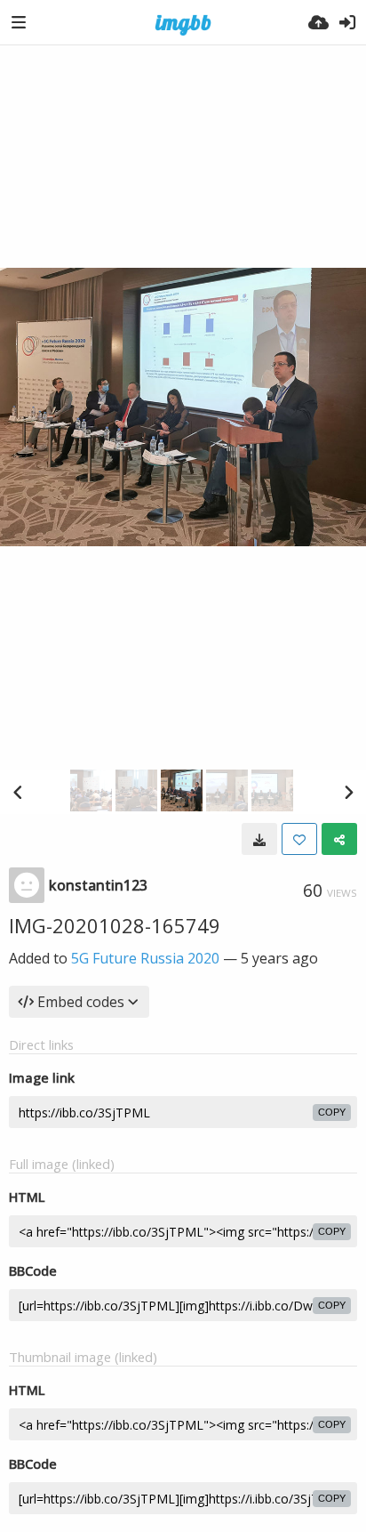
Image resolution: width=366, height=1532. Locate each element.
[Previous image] (18, 792)
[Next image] (348, 792)
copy (332, 1112)
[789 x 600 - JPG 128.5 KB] (259, 839)
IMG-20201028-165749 (114, 925)
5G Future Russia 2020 (145, 958)
